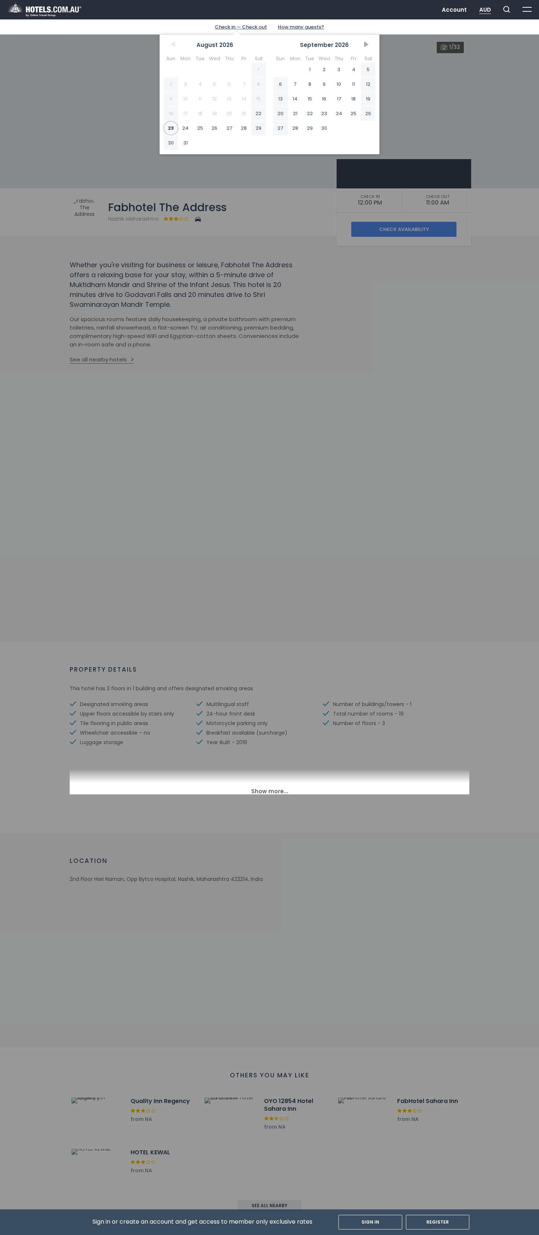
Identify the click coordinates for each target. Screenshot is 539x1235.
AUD (485, 10)
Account (454, 10)
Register (437, 1222)
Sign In (370, 1222)
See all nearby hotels (98, 359)
